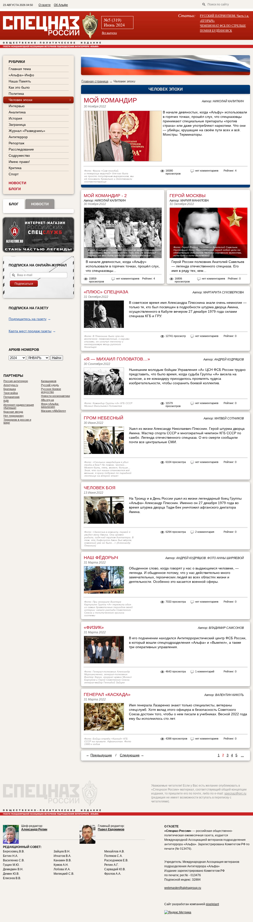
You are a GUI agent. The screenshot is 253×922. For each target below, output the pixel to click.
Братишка (9, 388)
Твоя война (10, 392)
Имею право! (19, 162)
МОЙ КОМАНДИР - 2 (105, 195)
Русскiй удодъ (50, 385)
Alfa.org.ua (47, 399)
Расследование (21, 149)
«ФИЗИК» (94, 627)
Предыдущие (101, 755)
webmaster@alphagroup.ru (182, 888)
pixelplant (212, 904)
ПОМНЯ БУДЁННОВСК (216, 30)
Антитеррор (18, 137)
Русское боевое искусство (51, 390)
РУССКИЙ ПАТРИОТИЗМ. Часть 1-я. (224, 16)
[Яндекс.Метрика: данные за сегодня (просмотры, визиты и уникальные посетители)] (177, 912)
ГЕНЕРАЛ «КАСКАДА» (107, 694)
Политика (16, 94)
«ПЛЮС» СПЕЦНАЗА (106, 291)
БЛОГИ (15, 189)
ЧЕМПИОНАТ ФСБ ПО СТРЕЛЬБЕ (223, 25)
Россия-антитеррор (15, 381)
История (15, 118)
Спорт (14, 174)
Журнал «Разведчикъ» (27, 131)
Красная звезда (13, 411)
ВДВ (6, 400)
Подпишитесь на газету (27, 319)
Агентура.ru (10, 385)
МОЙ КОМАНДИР (110, 100)
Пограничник (11, 396)
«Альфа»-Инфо (21, 75)
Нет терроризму (13, 415)
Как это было (19, 87)
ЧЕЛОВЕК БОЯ (99, 487)
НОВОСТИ (17, 183)
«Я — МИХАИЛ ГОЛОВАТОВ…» (117, 359)
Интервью (17, 106)
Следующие (130, 755)
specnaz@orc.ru (235, 793)
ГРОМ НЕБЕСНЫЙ (103, 417)
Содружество (19, 155)
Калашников (48, 381)
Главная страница (95, 81)
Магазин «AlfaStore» (53, 410)
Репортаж (16, 143)
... (242, 755)
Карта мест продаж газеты (30, 331)
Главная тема (20, 69)
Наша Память (20, 81)
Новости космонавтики (55, 395)
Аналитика (17, 112)
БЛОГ (14, 204)
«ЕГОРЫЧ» (207, 21)
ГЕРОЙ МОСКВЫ (187, 195)
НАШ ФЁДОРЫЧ (101, 557)
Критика (15, 168)
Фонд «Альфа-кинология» (50, 405)
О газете (45, 5)
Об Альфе (61, 5)
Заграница (17, 125)
